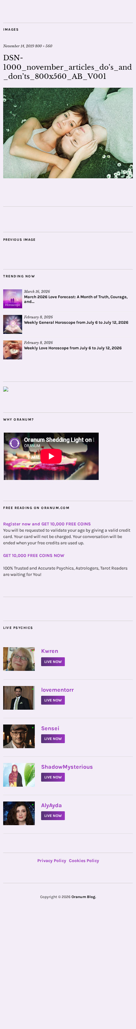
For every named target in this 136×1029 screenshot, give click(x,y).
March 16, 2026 (37, 291)
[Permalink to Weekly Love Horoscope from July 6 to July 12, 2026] (12, 349)
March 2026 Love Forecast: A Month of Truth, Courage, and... (75, 299)
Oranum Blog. (83, 897)
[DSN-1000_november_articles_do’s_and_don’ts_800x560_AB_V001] (68, 176)
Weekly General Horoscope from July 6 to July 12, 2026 (76, 322)
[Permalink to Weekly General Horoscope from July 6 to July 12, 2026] (12, 324)
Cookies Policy (84, 860)
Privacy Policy (51, 860)
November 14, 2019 (18, 46)
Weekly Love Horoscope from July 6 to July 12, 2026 (73, 348)
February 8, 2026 (38, 317)
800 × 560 (43, 46)
